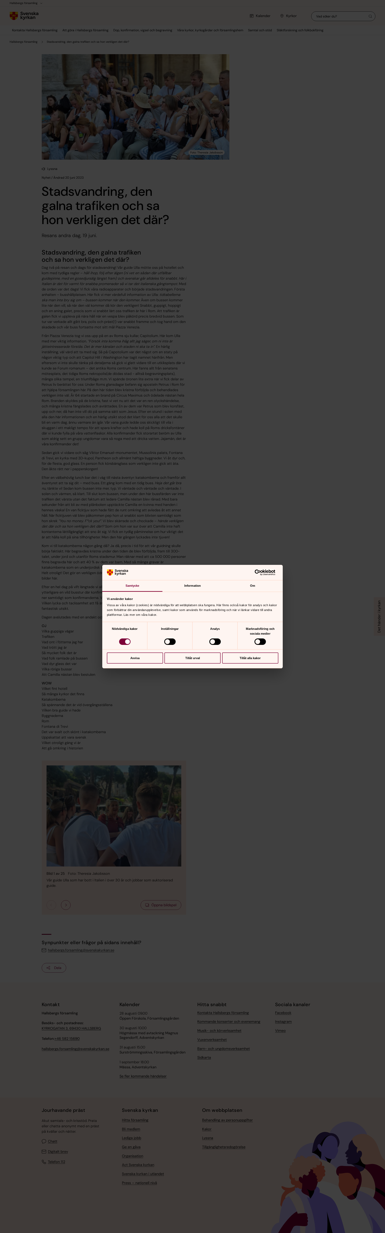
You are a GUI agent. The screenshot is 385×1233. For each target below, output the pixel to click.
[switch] (170, 641)
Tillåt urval (192, 658)
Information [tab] (192, 585)
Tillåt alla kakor (250, 658)
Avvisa (135, 658)
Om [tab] (252, 585)
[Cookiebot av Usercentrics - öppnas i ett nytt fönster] (260, 572)
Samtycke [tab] (132, 585)
